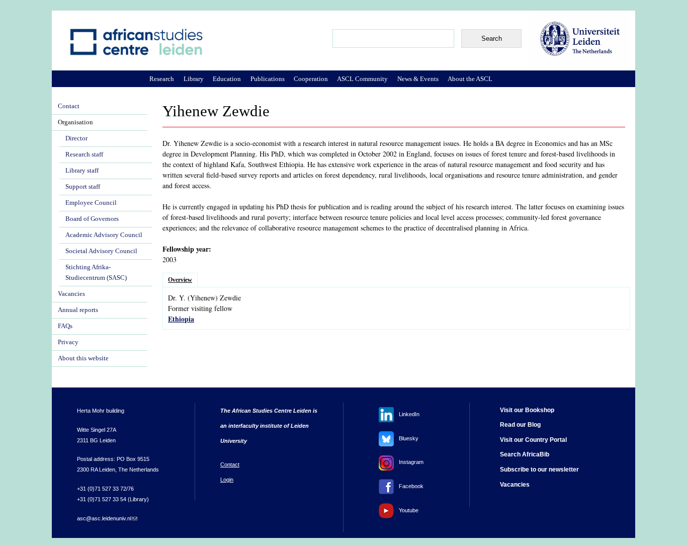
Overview (180, 279)
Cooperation (311, 79)
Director (76, 138)
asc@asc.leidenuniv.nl (107, 518)
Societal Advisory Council (101, 251)
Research (161, 79)
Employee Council (91, 202)
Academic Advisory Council (103, 235)
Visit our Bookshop (527, 410)
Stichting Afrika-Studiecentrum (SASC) (96, 272)
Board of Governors (92, 218)
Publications (267, 79)
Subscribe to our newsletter (539, 469)
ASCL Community (362, 79)
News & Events (418, 79)
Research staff (84, 154)
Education (227, 79)
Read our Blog (520, 424)
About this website (83, 358)
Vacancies (71, 293)
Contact (68, 106)
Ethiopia (181, 319)
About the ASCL (470, 79)
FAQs (65, 326)
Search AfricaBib (524, 454)
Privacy (68, 342)
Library (194, 79)
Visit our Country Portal (533, 439)
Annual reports (78, 310)
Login (226, 480)
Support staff (82, 186)
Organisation (75, 122)
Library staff (82, 170)
